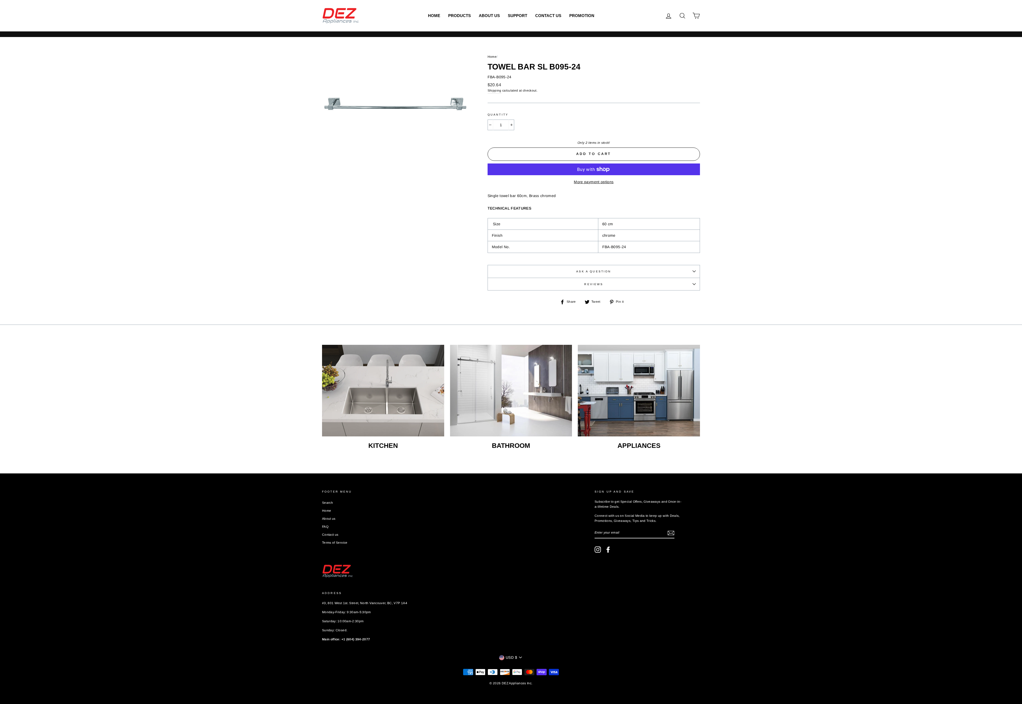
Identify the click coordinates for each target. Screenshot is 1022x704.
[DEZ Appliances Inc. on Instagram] (598, 549)
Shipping (494, 90)
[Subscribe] (670, 533)
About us (489, 15)
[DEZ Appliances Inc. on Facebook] (608, 549)
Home (434, 15)
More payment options (593, 182)
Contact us (548, 15)
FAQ (325, 527)
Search (327, 503)
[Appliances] (639, 390)
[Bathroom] (511, 390)
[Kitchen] (383, 390)
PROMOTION (581, 15)
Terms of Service (335, 543)
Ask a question (593, 271)
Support (517, 15)
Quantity (498, 114)
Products (459, 15)
